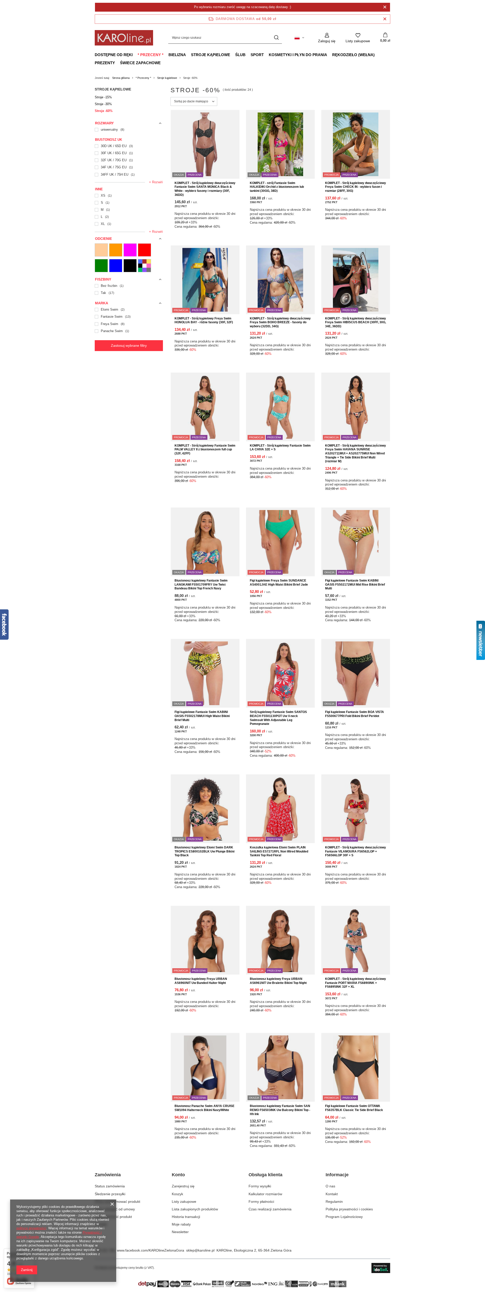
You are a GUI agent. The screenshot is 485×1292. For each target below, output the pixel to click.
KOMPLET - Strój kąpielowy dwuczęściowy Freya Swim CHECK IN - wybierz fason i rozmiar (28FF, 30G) (355, 187)
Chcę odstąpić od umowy (115, 1209)
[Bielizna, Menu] (188, 55)
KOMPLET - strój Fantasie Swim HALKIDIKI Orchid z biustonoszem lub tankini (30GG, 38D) (277, 187)
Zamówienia (108, 1174)
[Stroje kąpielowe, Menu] (232, 55)
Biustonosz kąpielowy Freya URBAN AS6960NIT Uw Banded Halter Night (201, 981)
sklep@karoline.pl (200, 1250)
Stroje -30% (103, 104)
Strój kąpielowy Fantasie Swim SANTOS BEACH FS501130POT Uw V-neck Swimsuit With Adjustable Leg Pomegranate (278, 718)
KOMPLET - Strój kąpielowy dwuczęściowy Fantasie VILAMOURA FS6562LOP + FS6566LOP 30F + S (355, 851)
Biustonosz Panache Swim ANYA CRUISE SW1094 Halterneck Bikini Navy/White (204, 1108)
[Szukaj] (276, 37)
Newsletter (180, 1232)
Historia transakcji (186, 1217)
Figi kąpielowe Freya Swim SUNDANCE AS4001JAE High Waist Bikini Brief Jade (279, 582)
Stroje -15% (103, 97)
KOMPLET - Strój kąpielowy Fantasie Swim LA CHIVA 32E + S (280, 447)
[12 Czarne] (130, 265)
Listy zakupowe (184, 1201)
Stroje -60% (104, 111)
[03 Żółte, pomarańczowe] (115, 250)
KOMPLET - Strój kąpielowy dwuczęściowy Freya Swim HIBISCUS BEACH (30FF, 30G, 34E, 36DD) (355, 322)
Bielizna (177, 55)
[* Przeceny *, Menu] (166, 55)
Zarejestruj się (183, 1186)
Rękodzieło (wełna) (353, 55)
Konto (178, 1174)
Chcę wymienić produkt (113, 1217)
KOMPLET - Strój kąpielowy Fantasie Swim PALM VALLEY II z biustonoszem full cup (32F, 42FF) (205, 449)
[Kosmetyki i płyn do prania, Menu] (329, 55)
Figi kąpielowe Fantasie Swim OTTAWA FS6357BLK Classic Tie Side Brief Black (354, 1108)
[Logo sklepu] (124, 37)
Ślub (240, 55)
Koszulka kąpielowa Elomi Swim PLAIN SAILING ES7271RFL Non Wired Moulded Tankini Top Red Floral (279, 851)
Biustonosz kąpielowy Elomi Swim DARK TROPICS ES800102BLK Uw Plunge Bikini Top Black (204, 851)
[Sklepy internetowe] (380, 1268)
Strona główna (121, 77)
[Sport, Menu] (266, 55)
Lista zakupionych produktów (195, 1209)
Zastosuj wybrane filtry (129, 345)
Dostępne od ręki (114, 55)
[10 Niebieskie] (115, 265)
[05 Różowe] (130, 250)
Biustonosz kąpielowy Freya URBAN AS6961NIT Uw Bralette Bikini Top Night (278, 981)
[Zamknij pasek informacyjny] (384, 19)
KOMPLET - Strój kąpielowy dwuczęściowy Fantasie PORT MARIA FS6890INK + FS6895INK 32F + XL (355, 982)
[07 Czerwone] (144, 250)
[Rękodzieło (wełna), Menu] (377, 55)
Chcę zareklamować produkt (117, 1201)
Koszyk (177, 1194)
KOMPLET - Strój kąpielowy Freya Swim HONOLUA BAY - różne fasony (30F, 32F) (204, 320)
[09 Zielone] (101, 265)
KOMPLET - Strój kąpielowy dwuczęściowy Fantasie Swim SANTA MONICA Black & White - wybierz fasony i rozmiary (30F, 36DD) (205, 189)
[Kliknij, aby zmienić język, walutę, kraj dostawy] (299, 37)
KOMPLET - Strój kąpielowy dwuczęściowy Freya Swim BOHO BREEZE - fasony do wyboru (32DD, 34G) (280, 322)
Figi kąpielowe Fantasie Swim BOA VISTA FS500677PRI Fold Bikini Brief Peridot (354, 714)
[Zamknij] (384, 7)
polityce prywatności (31, 1228)
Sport (257, 55)
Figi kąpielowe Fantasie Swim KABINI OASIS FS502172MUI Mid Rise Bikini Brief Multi (355, 584)
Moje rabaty (181, 1224)
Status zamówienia (110, 1186)
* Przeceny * (150, 55)
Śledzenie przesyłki (110, 1194)
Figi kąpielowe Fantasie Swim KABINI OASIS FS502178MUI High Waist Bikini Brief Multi (202, 716)
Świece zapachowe (140, 63)
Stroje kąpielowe (210, 55)
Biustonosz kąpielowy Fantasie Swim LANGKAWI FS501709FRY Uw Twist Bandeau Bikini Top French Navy (201, 584)
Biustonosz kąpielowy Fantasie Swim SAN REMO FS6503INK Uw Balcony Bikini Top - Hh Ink (280, 1110)
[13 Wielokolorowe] (144, 265)
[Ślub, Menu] (248, 55)
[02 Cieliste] (101, 250)
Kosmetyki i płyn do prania (298, 55)
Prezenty (105, 63)
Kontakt (101, 1224)
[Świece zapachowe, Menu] (163, 63)
